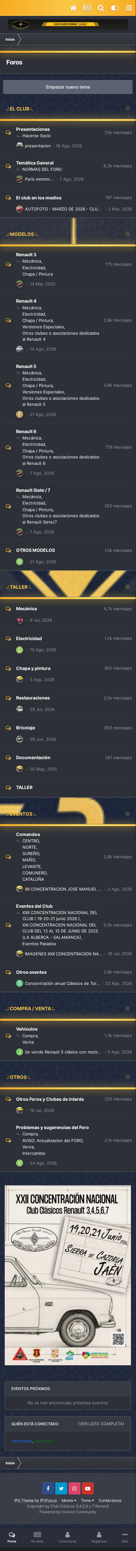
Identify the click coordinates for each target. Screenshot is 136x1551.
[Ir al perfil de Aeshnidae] (19, 679)
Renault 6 (26, 431)
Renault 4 (26, 301)
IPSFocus (48, 1500)
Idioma (68, 1500)
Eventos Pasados (39, 943)
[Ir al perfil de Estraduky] (19, 179)
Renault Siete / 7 (33, 490)
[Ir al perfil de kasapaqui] (19, 709)
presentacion (38, 145)
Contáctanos (110, 1500)
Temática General (35, 162)
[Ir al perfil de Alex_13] (19, 349)
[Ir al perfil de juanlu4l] (19, 145)
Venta (28, 1042)
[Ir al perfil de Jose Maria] (19, 1051)
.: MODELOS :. (22, 234)
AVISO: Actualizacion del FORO (52, 1140)
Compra (30, 1035)
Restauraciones (33, 697)
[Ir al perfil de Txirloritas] (19, 620)
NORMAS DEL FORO (42, 169)
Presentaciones (33, 129)
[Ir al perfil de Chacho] (19, 739)
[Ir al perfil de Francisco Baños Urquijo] (19, 414)
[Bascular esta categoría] (127, 109)
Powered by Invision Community (67, 1511)
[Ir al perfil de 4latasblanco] (19, 208)
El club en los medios (39, 197)
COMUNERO (34, 872)
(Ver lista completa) (101, 1423)
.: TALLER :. (18, 587)
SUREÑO (30, 853)
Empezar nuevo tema (68, 87)
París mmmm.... (40, 179)
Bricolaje (25, 727)
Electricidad (33, 267)
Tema (86, 1500)
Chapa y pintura (33, 668)
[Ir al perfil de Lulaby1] (19, 649)
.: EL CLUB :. (19, 109)
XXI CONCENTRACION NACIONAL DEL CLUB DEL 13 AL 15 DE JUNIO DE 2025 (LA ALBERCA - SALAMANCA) (60, 931)
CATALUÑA (33, 879)
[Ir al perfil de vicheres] (19, 561)
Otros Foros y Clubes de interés (50, 1099)
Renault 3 (26, 254)
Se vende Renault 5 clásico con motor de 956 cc (72, 1051)
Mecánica (31, 261)
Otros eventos (31, 972)
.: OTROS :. (18, 1077)
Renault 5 (26, 366)
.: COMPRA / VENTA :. (30, 1009)
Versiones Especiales (43, 326)
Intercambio (33, 1153)
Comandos (28, 834)
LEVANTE (31, 866)
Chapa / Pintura (37, 274)
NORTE (29, 847)
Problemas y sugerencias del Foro (52, 1127)
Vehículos (27, 1029)
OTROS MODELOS (35, 550)
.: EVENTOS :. (21, 814)
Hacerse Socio (36, 135)
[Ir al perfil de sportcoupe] (19, 983)
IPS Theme (24, 1500)
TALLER (24, 787)
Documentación (33, 757)
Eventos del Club (34, 906)
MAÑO (28, 859)
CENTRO (30, 840)
